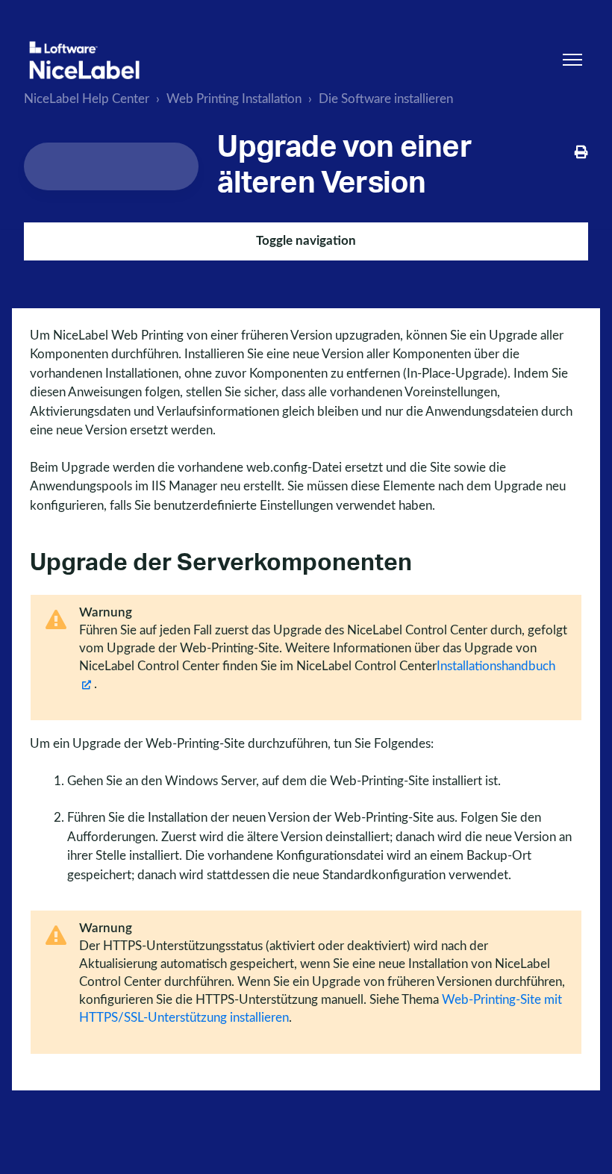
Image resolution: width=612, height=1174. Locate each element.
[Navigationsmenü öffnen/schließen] (572, 59)
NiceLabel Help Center (86, 99)
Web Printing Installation (234, 99)
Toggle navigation (306, 240)
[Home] (84, 60)
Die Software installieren (386, 99)
